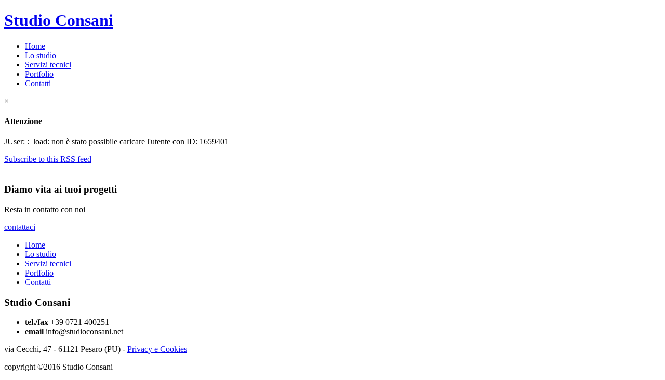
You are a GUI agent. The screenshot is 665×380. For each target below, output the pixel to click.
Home (35, 46)
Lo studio (40, 55)
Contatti (38, 83)
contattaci (19, 227)
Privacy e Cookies (157, 349)
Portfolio (39, 74)
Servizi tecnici (48, 64)
